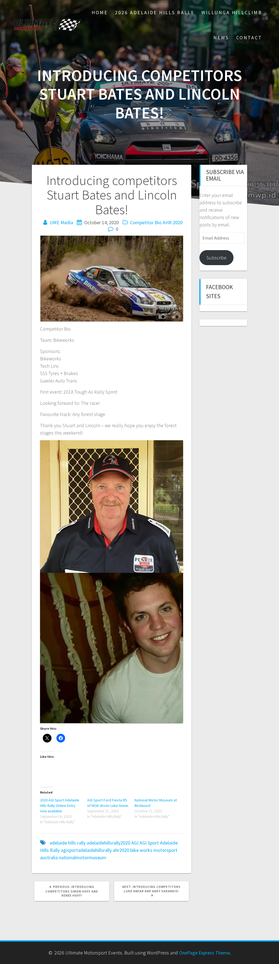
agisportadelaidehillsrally (86, 850)
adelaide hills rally (68, 843)
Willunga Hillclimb (231, 12)
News (221, 37)
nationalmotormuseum (82, 857)
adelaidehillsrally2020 (108, 843)
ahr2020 (121, 850)
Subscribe (216, 258)
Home (100, 12)
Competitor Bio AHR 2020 (156, 222)
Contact (249, 37)
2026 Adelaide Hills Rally (154, 12)
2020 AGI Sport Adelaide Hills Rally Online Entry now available (59, 805)
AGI (134, 843)
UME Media (61, 222)
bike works (141, 850)
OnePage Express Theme (204, 953)
